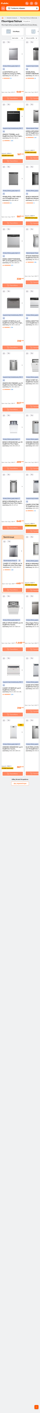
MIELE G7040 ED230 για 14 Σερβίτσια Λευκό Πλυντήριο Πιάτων (13, 624)
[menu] (3, 8)
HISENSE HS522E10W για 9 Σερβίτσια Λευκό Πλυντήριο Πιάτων (13, 748)
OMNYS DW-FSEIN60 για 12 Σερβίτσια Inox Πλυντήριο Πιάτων (13, 384)
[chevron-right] (22, 54)
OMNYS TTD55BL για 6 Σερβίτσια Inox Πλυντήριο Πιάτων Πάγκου (12, 135)
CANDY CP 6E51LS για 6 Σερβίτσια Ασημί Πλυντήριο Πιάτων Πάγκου (13, 322)
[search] (9, 8)
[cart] (36, 3)
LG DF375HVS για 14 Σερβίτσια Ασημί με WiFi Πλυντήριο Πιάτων (11, 73)
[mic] (37, 8)
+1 (3, 69)
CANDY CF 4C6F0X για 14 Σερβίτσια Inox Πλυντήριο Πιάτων (12, 564)
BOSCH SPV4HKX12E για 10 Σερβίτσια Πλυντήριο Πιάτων (13, 443)
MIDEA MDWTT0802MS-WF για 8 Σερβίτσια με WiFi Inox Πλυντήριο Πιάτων (13, 260)
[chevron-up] (36, 1407)
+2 (27, 69)
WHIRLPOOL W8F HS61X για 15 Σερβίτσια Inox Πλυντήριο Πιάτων (12, 197)
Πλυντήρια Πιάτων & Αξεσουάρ (28, 17)
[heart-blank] (4, 42)
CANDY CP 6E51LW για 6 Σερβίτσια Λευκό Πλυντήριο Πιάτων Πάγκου (13, 689)
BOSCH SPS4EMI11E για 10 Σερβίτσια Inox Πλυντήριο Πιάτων (12, 502)
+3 (3, 131)
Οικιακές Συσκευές (12, 17)
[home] (5, 5)
